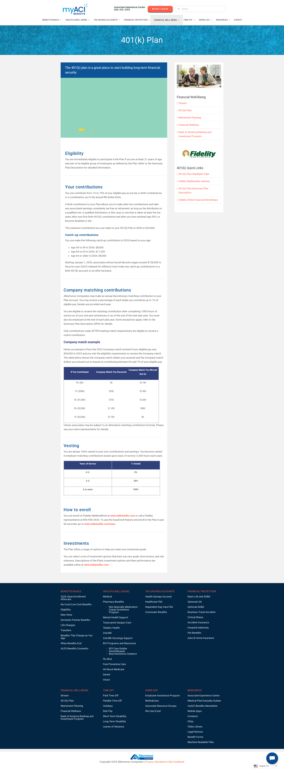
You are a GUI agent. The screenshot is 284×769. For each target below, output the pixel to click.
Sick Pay (107, 711)
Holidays (108, 705)
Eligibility (66, 609)
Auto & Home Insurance (201, 637)
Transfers (66, 630)
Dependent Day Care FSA (159, 606)
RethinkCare (152, 700)
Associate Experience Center (204, 695)
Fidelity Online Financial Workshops (198, 199)
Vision (106, 679)
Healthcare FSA (153, 601)
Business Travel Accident (202, 612)
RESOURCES (194, 690)
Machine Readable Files (201, 742)
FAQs (190, 721)
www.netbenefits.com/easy (99, 523)
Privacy (149, 761)
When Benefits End (71, 643)
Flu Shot (107, 658)
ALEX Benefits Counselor (74, 648)
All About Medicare (113, 669)
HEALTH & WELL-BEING (116, 591)
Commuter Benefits (156, 612)
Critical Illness (195, 617)
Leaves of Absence (113, 726)
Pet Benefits (194, 632)
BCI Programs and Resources (119, 643)
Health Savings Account (158, 596)
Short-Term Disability (114, 716)
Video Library (195, 726)
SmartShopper (117, 651)
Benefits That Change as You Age (76, 637)
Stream (183, 103)
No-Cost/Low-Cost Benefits (76, 604)
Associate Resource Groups (160, 705)
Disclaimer (161, 761)
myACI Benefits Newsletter (203, 705)
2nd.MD (107, 632)
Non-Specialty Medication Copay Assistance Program (123, 609)
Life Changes (68, 625)
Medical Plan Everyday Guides (204, 700)
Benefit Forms (195, 736)
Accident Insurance (198, 622)
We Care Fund (153, 711)
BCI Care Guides (118, 648)
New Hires (66, 614)
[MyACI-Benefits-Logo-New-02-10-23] (75, 4)
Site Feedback (176, 761)
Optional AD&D (196, 606)
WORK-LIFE (151, 690)
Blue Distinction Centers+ (123, 653)
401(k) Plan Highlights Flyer (194, 173)
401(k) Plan (185, 110)
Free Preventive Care (114, 664)
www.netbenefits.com (96, 564)
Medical (107, 596)
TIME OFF (108, 690)
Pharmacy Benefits (113, 601)
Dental (106, 674)
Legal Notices (195, 731)
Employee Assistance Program (162, 695)
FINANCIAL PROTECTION (202, 591)
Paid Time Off (110, 695)
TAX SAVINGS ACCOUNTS (159, 591)
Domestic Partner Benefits (75, 619)
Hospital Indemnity (198, 627)
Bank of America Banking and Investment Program (77, 717)
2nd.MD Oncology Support (118, 638)
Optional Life (195, 601)
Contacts (193, 716)
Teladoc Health (111, 627)
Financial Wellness (189, 124)
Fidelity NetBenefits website (194, 181)
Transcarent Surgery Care (117, 622)
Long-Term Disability (114, 721)
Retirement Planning (190, 117)
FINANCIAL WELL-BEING (74, 690)
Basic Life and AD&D (199, 596)
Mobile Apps (195, 711)
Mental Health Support (115, 617)
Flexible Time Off (112, 700)
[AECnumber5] (130, 5)
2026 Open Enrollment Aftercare (73, 598)
